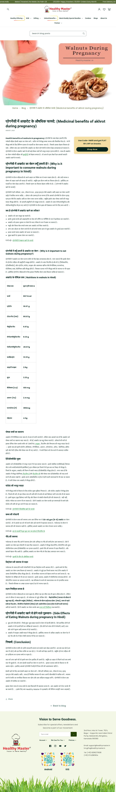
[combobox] (58, 33)
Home (15, 108)
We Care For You (57, 740)
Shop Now (92, 149)
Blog (24, 108)
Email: (86, 745)
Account (42, 740)
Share (10, 699)
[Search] (8, 9)
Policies (71, 740)
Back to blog (59, 705)
